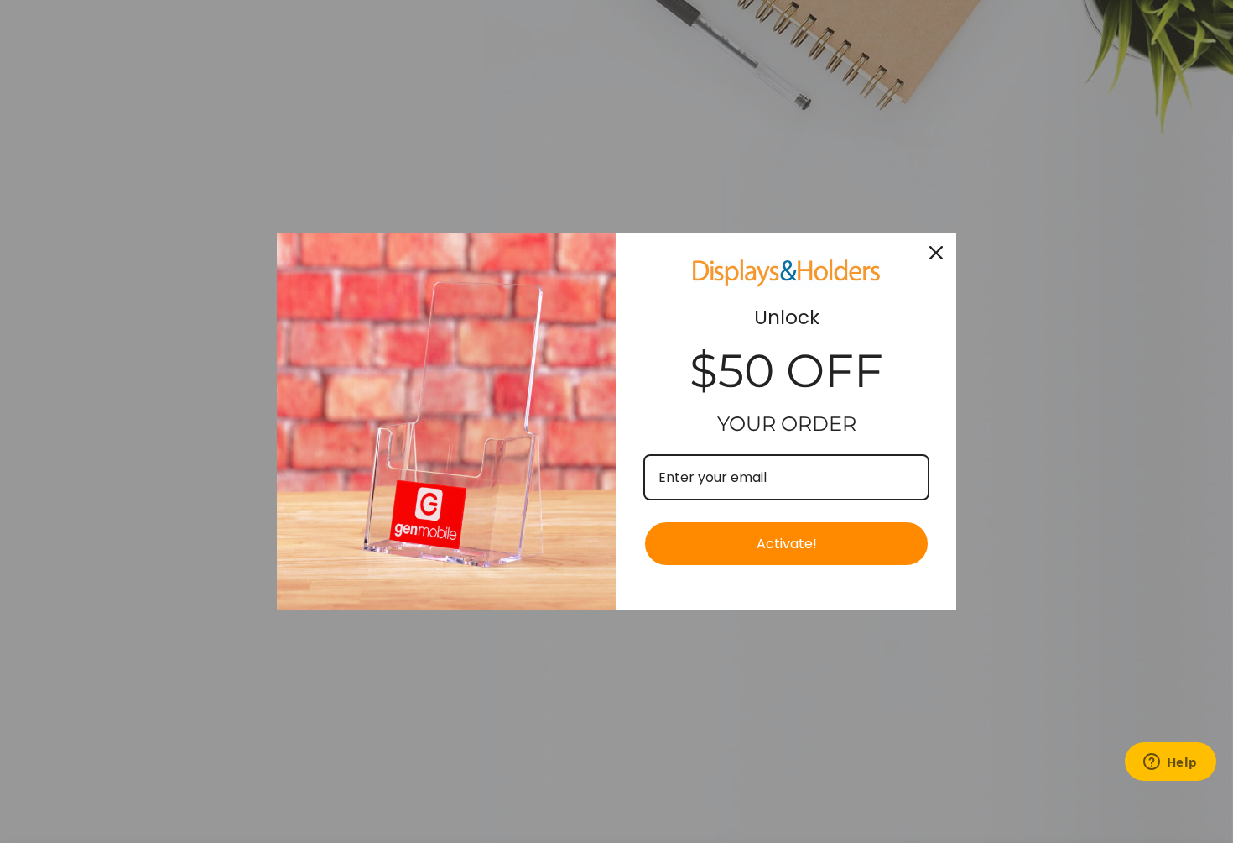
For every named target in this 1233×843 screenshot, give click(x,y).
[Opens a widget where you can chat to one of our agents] (1170, 763)
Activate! (787, 543)
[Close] (936, 253)
